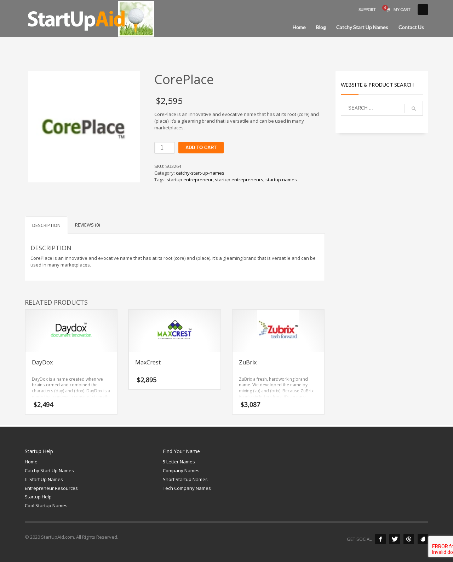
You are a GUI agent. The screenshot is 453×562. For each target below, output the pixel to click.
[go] (414, 108)
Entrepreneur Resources (51, 488)
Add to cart (201, 147)
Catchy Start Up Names (49, 470)
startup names (281, 179)
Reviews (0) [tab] (87, 225)
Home (31, 461)
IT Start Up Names (44, 479)
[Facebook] (380, 539)
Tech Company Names (187, 488)
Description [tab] (46, 225)
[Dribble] (408, 539)
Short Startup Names (185, 479)
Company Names (181, 470)
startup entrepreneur (190, 179)
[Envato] (423, 539)
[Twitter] (394, 539)
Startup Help (38, 496)
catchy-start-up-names (200, 173)
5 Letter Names (179, 461)
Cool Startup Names (46, 505)
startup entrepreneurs (239, 179)
